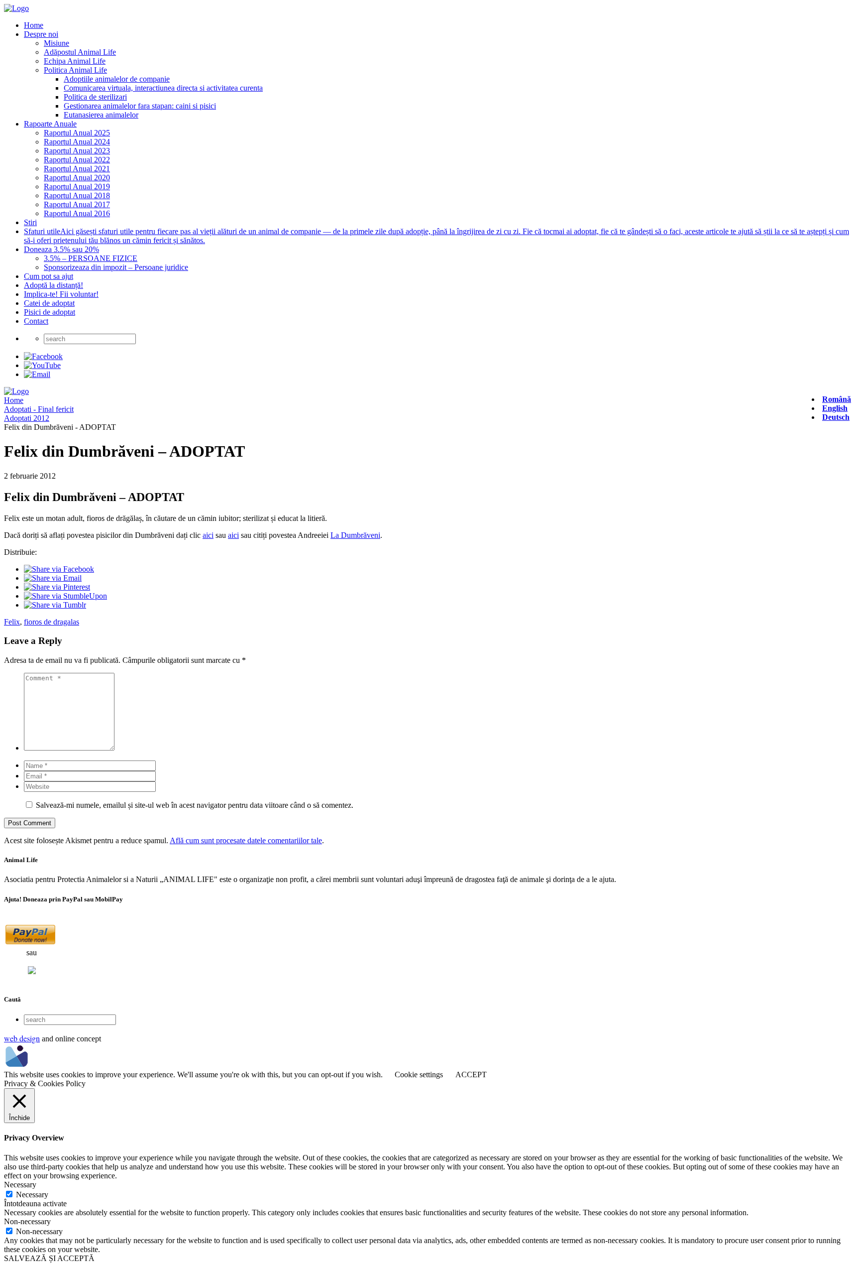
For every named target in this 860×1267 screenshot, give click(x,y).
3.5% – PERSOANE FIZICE (90, 258)
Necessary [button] (20, 1184)
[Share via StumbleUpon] (65, 596)
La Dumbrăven (354, 535)
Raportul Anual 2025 (77, 132)
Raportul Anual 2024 (77, 141)
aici (208, 535)
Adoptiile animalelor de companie (117, 79)
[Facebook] (43, 356)
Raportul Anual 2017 (77, 204)
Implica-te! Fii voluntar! (61, 294)
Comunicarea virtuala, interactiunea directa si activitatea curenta (163, 88)
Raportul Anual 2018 (77, 195)
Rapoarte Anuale (50, 124)
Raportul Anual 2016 (77, 213)
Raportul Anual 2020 (77, 177)
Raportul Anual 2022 (77, 159)
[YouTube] (42, 365)
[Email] (37, 374)
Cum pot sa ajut (48, 276)
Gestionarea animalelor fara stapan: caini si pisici (140, 106)
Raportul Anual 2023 (77, 150)
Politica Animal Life (75, 70)
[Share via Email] (53, 578)
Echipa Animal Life (75, 61)
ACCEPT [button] (471, 1074)
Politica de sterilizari (95, 97)
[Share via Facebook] (59, 569)
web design (22, 1038)
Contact (36, 321)
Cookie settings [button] (419, 1074)
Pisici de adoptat (49, 312)
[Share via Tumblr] (55, 605)
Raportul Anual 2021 (77, 168)
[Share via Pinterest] (57, 587)
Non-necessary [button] (27, 1221)
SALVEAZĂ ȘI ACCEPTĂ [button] (49, 1258)
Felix (12, 622)
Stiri (30, 222)
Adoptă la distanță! (53, 285)
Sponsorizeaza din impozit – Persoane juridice (116, 267)
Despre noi (41, 34)
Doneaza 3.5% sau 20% (61, 249)
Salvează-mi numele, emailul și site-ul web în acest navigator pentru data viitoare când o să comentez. (194, 805)
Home (33, 25)
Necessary (32, 1194)
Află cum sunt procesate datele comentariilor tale (246, 840)
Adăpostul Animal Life (80, 52)
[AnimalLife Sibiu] (16, 8)
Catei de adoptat (49, 303)
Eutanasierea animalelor (101, 115)
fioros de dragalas (51, 622)
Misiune (56, 43)
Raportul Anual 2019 (77, 186)
